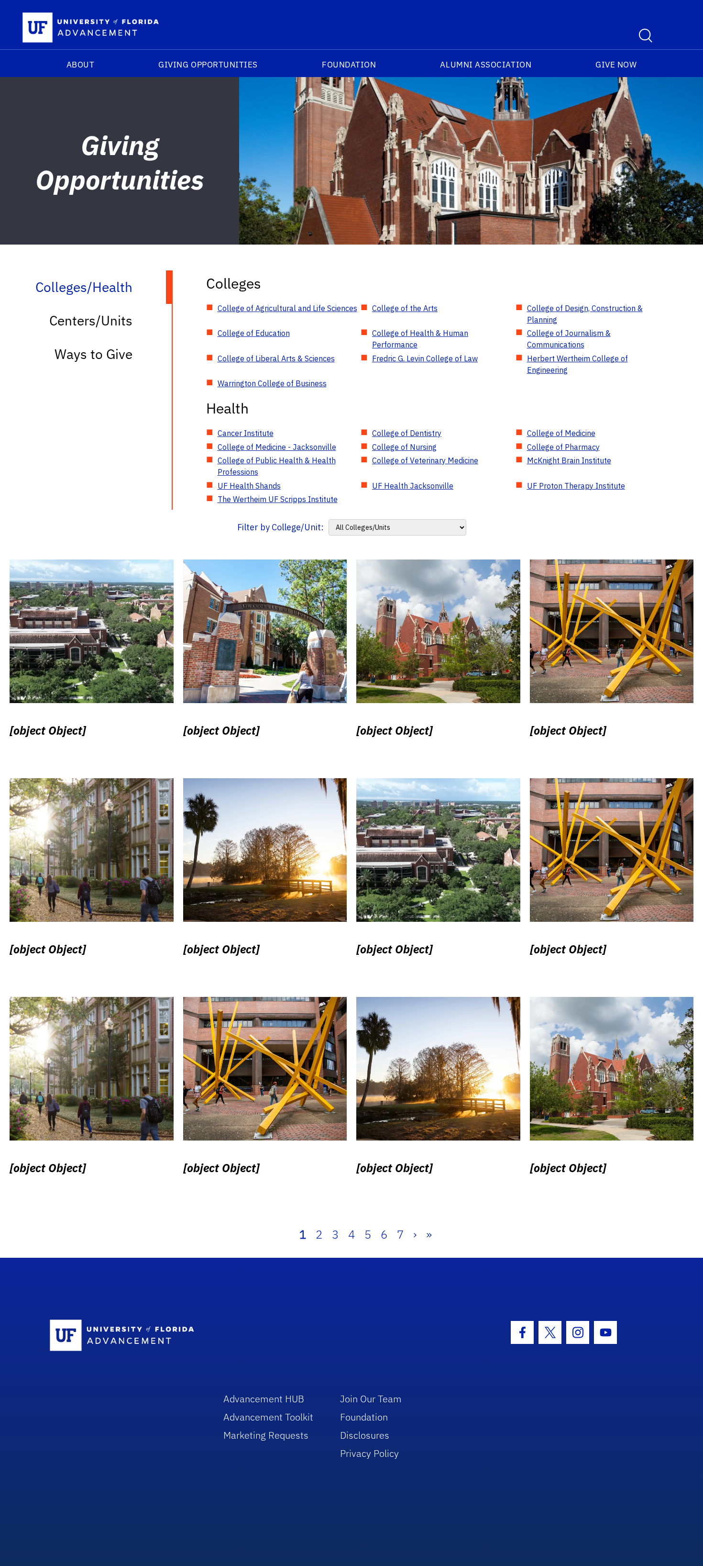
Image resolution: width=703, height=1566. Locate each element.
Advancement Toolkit (268, 1416)
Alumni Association (485, 64)
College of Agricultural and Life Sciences (287, 308)
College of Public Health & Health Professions (277, 466)
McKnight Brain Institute (569, 460)
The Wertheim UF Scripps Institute (278, 499)
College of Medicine (561, 433)
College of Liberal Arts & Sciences (276, 358)
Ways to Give (93, 354)
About (80, 64)
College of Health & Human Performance (420, 338)
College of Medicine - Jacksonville (277, 447)
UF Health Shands (249, 486)
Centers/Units (90, 320)
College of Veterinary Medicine (425, 460)
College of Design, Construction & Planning (585, 313)
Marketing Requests (265, 1435)
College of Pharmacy (563, 447)
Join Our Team (371, 1398)
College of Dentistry (406, 433)
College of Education (254, 333)
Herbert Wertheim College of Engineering (577, 364)
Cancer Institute (246, 433)
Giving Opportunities (208, 64)
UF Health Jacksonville (412, 486)
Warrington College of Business (272, 383)
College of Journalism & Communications (569, 338)
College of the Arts (405, 308)
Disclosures (364, 1435)
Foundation (349, 64)
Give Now (616, 64)
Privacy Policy (369, 1453)
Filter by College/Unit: (280, 527)
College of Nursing (404, 447)
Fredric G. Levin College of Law (425, 358)
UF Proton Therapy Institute (576, 486)
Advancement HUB (263, 1398)
